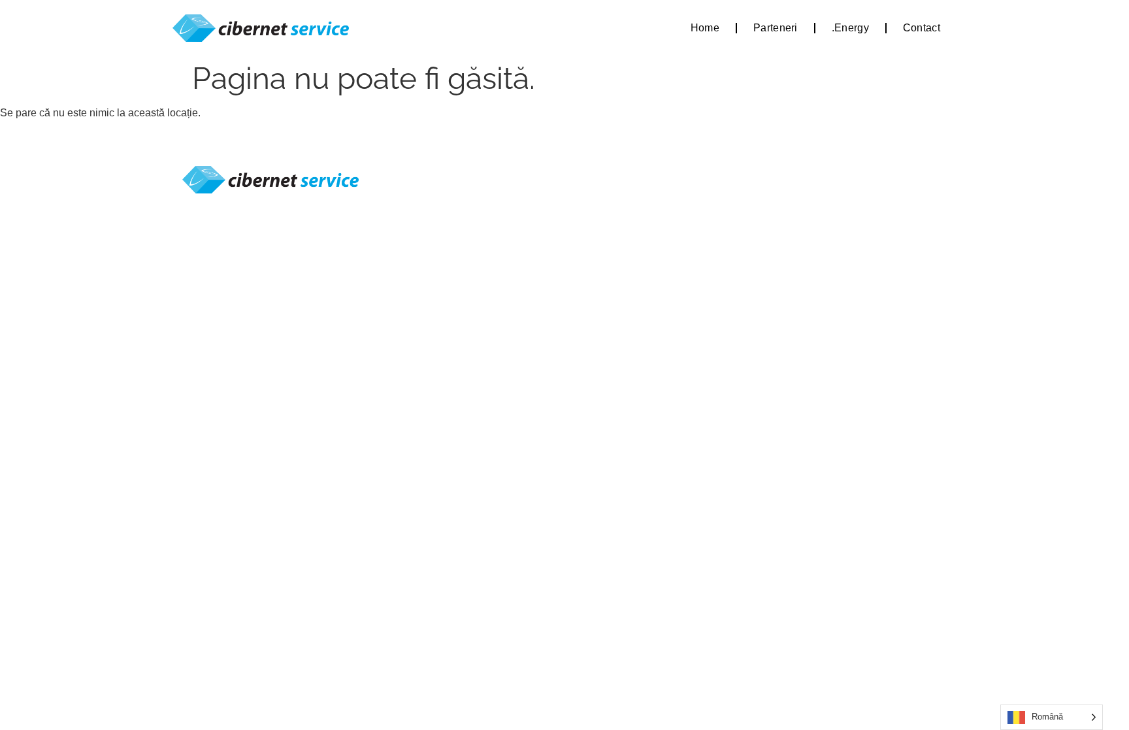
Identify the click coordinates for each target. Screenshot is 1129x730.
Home (705, 27)
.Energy (850, 27)
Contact (921, 27)
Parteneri (775, 27)
